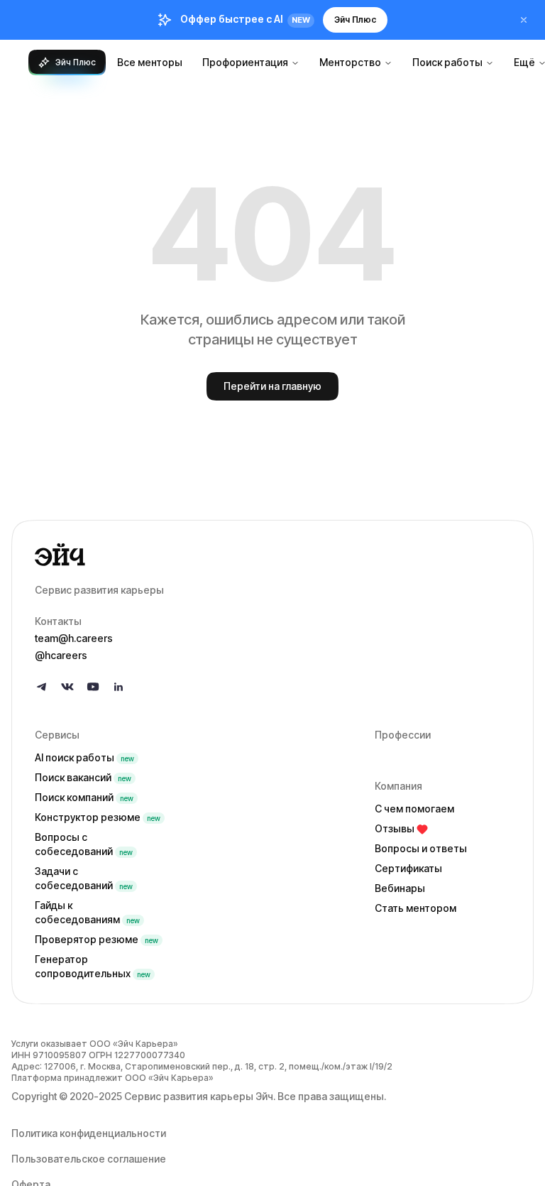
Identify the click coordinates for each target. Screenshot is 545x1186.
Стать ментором (415, 908)
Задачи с (84, 878)
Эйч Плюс (355, 19)
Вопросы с (84, 844)
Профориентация (245, 62)
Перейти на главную (272, 386)
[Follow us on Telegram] (42, 687)
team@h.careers (74, 638)
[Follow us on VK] (67, 687)
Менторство (350, 62)
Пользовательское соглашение (88, 1159)
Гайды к (87, 912)
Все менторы (149, 62)
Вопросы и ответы (421, 848)
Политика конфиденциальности (88, 1133)
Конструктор (97, 817)
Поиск (83, 777)
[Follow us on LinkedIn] (118, 687)
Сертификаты (408, 868)
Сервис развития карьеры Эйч (198, 1096)
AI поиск (84, 757)
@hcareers (61, 655)
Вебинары (400, 888)
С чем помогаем (414, 809)
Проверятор (96, 939)
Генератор (92, 966)
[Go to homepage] (272, 554)
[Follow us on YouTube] (93, 687)
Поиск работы (447, 62)
